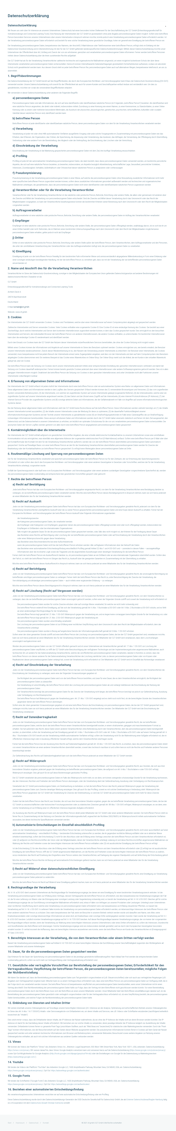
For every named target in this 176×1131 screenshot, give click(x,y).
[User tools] (165, 26)
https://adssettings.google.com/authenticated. (70, 1070)
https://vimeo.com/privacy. (19, 1050)
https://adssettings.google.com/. (21, 1057)
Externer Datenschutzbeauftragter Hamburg (145, 1099)
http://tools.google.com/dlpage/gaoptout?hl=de (71, 1053)
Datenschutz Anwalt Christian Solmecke (47, 1103)
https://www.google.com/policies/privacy (147, 1050)
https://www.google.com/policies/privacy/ (25, 1070)
